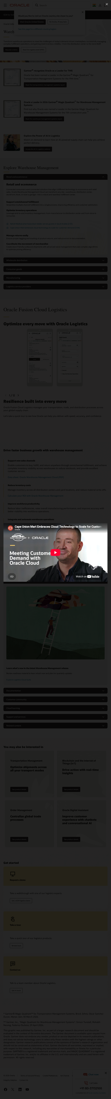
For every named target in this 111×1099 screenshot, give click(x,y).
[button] (107, 4)
